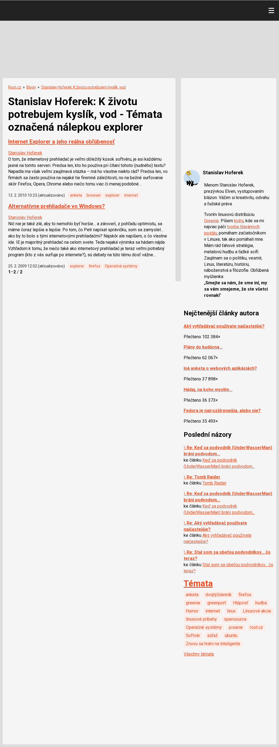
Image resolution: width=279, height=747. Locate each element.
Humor (192, 611)
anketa (76, 195)
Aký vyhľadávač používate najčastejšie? (224, 326)
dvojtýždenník (218, 594)
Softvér (193, 635)
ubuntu (231, 635)
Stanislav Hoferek (25, 153)
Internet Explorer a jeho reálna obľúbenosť (61, 141)
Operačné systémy (121, 266)
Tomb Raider (214, 483)
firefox (94, 266)
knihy (239, 220)
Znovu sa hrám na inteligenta (213, 643)
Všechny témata (199, 654)
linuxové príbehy (201, 619)
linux (231, 611)
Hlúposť (240, 602)
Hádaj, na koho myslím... (208, 389)
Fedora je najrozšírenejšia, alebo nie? (222, 410)
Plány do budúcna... (203, 347)
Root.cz (14, 87)
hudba (261, 602)
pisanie (236, 627)
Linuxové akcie (257, 611)
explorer (112, 195)
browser (94, 195)
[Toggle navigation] (271, 11)
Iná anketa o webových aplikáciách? (220, 368)
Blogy (31, 87)
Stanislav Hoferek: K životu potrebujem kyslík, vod (83, 87)
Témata (198, 583)
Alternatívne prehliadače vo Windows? (56, 206)
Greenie (211, 220)
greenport (216, 602)
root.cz (256, 627)
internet (131, 195)
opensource (235, 619)
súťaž (212, 635)
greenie (193, 602)
